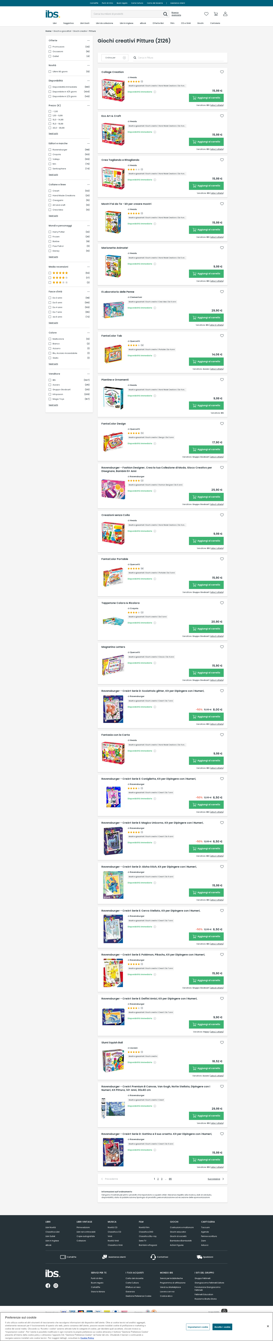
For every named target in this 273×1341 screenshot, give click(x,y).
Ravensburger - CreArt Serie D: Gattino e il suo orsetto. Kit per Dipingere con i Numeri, (156, 1134)
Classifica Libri (53, 1231)
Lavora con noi (167, 1291)
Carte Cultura (137, 3)
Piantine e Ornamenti (115, 380)
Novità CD (112, 1227)
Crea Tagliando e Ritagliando (120, 160)
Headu (133, 77)
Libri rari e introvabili (86, 1231)
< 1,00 (55, 111)
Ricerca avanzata (176, 13)
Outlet (56, 56)
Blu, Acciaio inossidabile (65, 353)
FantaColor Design (113, 423)
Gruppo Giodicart (61, 389)
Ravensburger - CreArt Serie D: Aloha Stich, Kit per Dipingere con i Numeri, (149, 867)
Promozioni (58, 47)
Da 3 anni (57, 298)
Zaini (203, 1240)
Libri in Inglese (52, 1240)
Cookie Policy (87, 1337)
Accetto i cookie (222, 1326)
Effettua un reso (133, 1287)
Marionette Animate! (114, 248)
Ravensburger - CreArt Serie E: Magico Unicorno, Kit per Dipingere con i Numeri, (152, 823)
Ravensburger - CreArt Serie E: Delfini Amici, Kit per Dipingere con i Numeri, (149, 998)
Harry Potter (59, 232)
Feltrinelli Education (204, 1294)
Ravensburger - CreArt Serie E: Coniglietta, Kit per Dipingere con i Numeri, (148, 779)
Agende (205, 1231)
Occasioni (58, 51)
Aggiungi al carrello (208, 97)
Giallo (55, 358)
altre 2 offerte (217, 105)
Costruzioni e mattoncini (182, 1227)
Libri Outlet (50, 1236)
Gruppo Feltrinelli (202, 1278)
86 (170, 1179)
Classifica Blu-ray (148, 1236)
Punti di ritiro (107, 3)
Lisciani (133, 1048)
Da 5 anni (57, 302)
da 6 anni (57, 317)
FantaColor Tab (111, 336)
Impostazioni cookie (198, 1326)
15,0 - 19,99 (58, 124)
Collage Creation (112, 72)
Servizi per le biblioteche (171, 1278)
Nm (54, 164)
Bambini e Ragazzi (148, 1245)
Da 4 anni (57, 307)
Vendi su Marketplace (170, 1287)
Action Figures (177, 1245)
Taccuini (205, 1227)
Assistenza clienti (177, 3)
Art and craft (59, 205)
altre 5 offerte (216, 812)
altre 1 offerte (217, 193)
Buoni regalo (122, 3)
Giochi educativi (178, 1231)
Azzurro (57, 348)
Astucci (204, 1245)
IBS (54, 380)
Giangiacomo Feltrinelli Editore (209, 1282)
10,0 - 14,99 (58, 119)
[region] (136, 1326)
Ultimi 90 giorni (60, 71)
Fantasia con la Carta (115, 735)
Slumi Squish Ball (112, 1042)
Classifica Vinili (115, 1245)
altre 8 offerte (216, 987)
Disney (56, 251)
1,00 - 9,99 (58, 115)
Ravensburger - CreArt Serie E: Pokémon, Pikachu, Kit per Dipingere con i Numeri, (153, 954)
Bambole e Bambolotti (181, 1240)
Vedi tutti (53, 133)
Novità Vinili (113, 1240)
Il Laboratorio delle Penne (117, 292)
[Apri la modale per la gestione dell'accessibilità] (224, 1312)
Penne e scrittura (209, 1236)
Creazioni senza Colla (115, 515)
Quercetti (135, 341)
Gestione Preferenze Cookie (138, 1296)
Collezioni (81, 1240)
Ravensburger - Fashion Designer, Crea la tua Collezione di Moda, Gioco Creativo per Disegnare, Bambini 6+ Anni (156, 469)
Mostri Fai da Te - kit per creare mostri (126, 204)
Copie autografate (86, 1236)
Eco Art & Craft (111, 116)
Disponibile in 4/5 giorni (65, 91)
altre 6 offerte (216, 504)
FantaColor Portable (114, 559)
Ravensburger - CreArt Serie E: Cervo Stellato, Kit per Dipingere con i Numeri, (150, 910)
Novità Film (144, 1227)
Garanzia (130, 1291)
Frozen (56, 236)
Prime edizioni (83, 1227)
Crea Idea (58, 210)
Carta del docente (155, 3)
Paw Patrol (58, 246)
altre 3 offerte (217, 237)
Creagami (58, 200)
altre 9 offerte (216, 636)
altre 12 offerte (216, 325)
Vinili (110, 1236)
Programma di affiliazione (172, 1282)
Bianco (56, 343)
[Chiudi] (267, 1326)
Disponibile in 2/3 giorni (64, 96)
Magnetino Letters (113, 647)
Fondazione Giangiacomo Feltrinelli (207, 1288)
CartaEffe (94, 3)
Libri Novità (51, 1227)
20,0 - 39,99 (58, 128)
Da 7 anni (57, 312)
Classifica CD (114, 1231)
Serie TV (142, 1240)
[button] (165, 14)
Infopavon (58, 394)
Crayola (57, 154)
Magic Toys (58, 399)
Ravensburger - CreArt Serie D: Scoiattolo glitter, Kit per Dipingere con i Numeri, (152, 691)
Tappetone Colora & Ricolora (120, 603)
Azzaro (56, 385)
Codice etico (166, 1296)
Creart (56, 191)
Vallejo (56, 159)
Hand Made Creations (64, 195)
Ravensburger (60, 149)
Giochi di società (178, 1236)
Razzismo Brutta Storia (206, 1299)
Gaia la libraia (98, 1291)
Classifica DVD (146, 1231)
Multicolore (58, 339)
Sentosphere (59, 168)
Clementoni (136, 297)
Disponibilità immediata (65, 87)
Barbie (56, 241)
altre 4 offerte (216, 457)
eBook (48, 1245)
